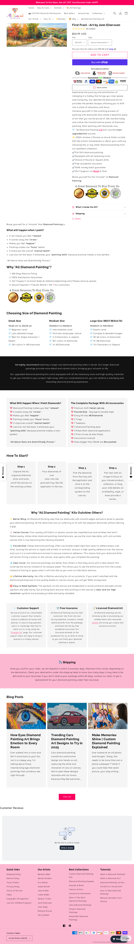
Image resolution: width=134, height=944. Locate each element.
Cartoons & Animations (80, 893)
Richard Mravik (45, 911)
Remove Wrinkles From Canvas (111, 899)
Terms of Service (15, 890)
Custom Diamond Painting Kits (81, 875)
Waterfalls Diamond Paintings (78, 918)
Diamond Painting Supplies (81, 881)
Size (74, 37)
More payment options (100, 68)
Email (96, 171)
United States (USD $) (18, 938)
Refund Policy (13, 878)
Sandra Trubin (44, 899)
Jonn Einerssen (45, 903)
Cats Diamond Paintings (80, 905)
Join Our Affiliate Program (19, 903)
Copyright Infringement (18, 899)
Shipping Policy (14, 874)
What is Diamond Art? (110, 878)
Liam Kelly (43, 907)
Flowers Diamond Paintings (77, 910)
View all (67, 796)
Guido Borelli (44, 886)
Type (90, 37)
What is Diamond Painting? (112, 874)
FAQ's (9, 894)
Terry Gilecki (43, 915)
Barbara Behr (44, 874)
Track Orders (13, 882)
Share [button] (78, 219)
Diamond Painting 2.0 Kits (112, 882)
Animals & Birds (76, 885)
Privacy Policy (13, 886)
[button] (115, 13)
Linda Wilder (44, 894)
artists (95, 622)
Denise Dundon (45, 878)
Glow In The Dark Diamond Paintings (78, 899)
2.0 (100, 129)
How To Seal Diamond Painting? (110, 892)
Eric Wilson (43, 882)
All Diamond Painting (105, 942)
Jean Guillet (43, 890)
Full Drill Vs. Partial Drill (111, 886)
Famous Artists (76, 889)
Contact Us (16, 632)
